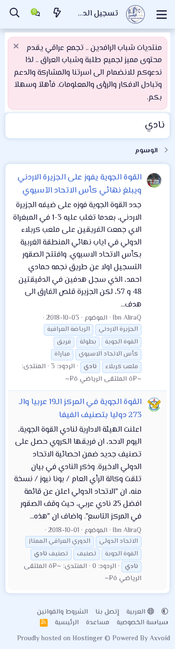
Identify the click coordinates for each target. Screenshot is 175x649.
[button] (164, 612)
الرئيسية (67, 622)
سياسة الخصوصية (142, 622)
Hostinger (88, 638)
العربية (136, 612)
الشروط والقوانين (62, 612)
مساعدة (97, 622)
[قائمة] (161, 14)
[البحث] (14, 14)
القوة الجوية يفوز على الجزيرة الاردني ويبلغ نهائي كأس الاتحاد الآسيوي (79, 184)
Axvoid (160, 638)
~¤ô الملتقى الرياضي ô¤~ (103, 379)
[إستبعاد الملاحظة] (17, 47)
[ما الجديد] (57, 14)
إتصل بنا (107, 612)
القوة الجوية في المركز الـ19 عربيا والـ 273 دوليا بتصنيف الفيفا (80, 409)
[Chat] (36, 14)
